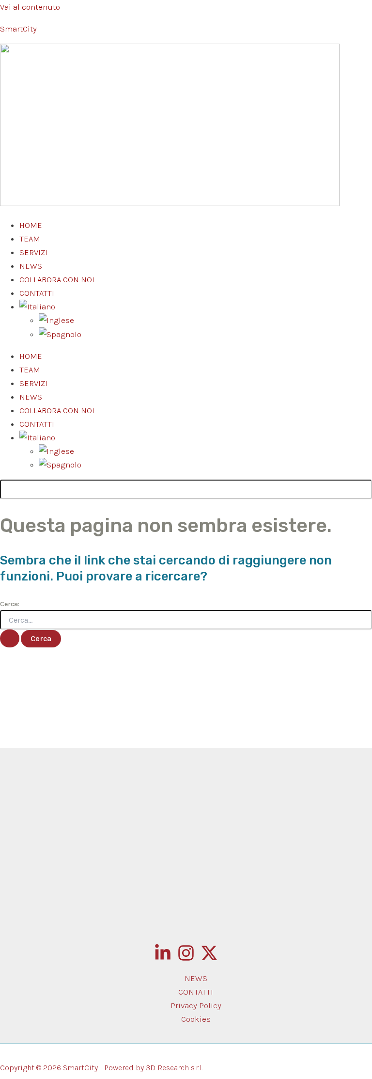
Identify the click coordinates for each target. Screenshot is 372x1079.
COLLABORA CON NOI (56, 279)
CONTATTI (36, 293)
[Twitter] (209, 959)
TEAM (29, 238)
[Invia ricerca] (9, 638)
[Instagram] (186, 959)
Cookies (196, 1019)
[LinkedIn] (162, 959)
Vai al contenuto (30, 7)
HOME (30, 225)
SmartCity (18, 28)
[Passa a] (56, 320)
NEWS (30, 266)
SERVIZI (33, 252)
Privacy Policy (195, 1005)
